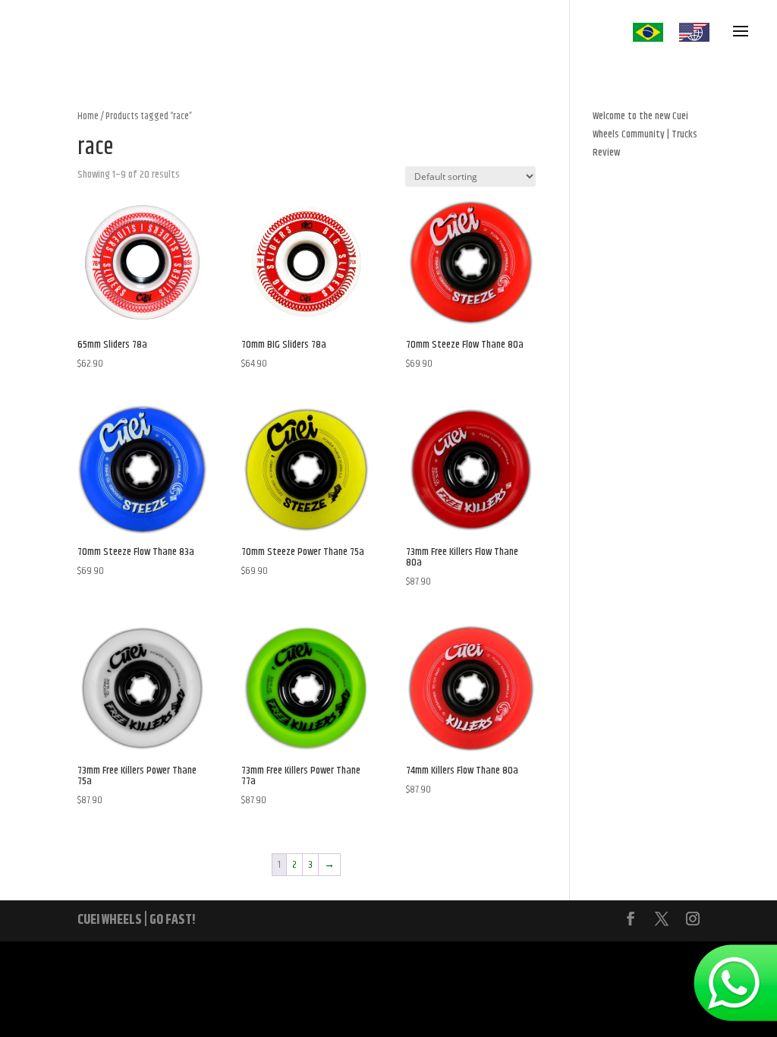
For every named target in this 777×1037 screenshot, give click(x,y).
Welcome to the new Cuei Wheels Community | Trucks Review (645, 134)
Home (88, 116)
